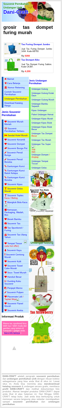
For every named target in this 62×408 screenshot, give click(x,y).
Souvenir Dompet (16, 144)
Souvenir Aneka (15, 310)
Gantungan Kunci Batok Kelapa (14, 171)
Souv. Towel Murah (16, 272)
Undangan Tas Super (41, 144)
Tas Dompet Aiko (30, 59)
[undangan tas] (42, 187)
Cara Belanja (13, 83)
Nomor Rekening (16, 87)
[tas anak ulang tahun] (42, 343)
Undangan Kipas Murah (42, 118)
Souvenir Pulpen (15, 292)
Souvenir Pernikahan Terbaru (14, 129)
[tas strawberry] (42, 314)
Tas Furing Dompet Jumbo (35, 44)
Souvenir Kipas (14, 184)
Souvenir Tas (13, 223)
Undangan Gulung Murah (42, 99)
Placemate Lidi (14, 296)
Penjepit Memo (14, 288)
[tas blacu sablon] (42, 291)
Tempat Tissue (14, 243)
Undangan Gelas (39, 168)
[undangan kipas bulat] (42, 266)
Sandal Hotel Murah (18, 135)
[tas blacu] (42, 213)
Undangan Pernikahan (15, 98)
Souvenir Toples (15, 195)
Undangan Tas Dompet (41, 133)
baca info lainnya (12, 333)
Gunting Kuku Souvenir (12, 282)
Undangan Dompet (39, 154)
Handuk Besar (14, 277)
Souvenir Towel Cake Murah (13, 267)
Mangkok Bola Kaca (17, 202)
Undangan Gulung (39, 89)
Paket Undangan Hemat (42, 114)
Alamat (10, 79)
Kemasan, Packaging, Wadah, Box (14, 212)
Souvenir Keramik (16, 139)
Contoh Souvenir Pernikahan (12, 93)
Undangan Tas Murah (41, 140)
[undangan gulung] (42, 245)
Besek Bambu (14, 219)
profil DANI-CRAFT (13, 389)
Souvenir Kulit (14, 261)
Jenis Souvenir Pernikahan (11, 113)
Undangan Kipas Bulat (41, 123)
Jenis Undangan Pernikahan (38, 82)
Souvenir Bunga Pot (17, 148)
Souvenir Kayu (14, 250)
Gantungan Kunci (16, 166)
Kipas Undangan (39, 110)
